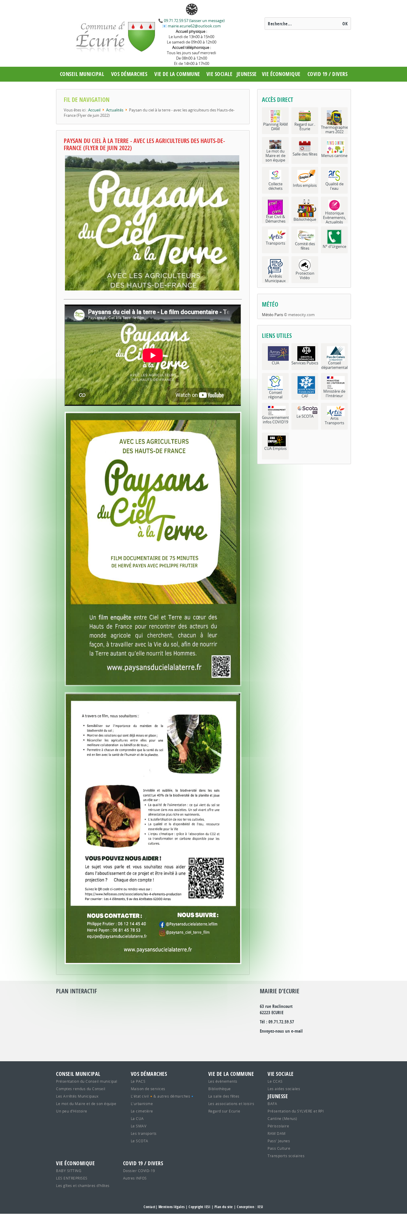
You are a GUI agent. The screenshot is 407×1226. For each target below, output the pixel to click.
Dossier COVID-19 (139, 1170)
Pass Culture (279, 1148)
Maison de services (148, 1088)
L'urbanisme (142, 1103)
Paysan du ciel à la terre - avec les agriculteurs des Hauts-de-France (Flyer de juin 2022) (144, 144)
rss (315, 1043)
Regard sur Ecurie (224, 1111)
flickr (289, 1043)
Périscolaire (278, 1126)
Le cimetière (142, 1111)
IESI (260, 1206)
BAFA (272, 1103)
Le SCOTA (139, 1140)
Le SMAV (139, 1126)
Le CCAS (275, 1081)
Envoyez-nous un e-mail (281, 1031)
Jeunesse (247, 74)
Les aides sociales (284, 1088)
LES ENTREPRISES (72, 1178)
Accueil (94, 110)
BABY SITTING (68, 1170)
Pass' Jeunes (279, 1140)
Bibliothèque (219, 1088)
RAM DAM (277, 1133)
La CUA (137, 1118)
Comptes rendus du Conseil (80, 1088)
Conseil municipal (82, 74)
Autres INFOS (135, 1178)
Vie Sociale (219, 74)
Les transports (144, 1133)
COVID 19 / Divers (327, 74)
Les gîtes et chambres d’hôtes (83, 1185)
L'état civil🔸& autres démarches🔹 (163, 1096)
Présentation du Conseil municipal (86, 1081)
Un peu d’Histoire (71, 1111)
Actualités (114, 110)
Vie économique (281, 74)
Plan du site (224, 1206)
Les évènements (222, 1081)
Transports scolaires (286, 1155)
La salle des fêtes (224, 1096)
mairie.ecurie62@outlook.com (194, 26)
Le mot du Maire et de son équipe (86, 1103)
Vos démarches (129, 74)
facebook (302, 1043)
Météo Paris (272, 314)
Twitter (277, 1043)
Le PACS (138, 1081)
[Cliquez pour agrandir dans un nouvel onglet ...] (153, 495)
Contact (150, 1206)
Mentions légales (172, 1206)
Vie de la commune (177, 74)
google (264, 1043)
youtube (328, 1043)
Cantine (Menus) (282, 1118)
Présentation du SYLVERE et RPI (296, 1111)
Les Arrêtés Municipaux (77, 1096)
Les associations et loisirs (231, 1103)
